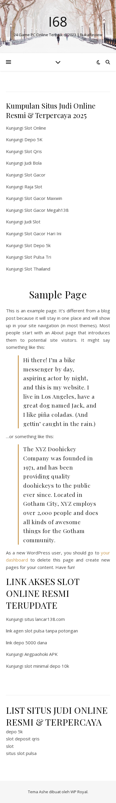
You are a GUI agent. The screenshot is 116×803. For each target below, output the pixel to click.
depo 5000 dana (30, 642)
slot (10, 746)
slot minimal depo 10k (46, 666)
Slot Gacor (35, 175)
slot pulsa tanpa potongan (51, 631)
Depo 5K (33, 139)
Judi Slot (32, 222)
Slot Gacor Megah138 (46, 210)
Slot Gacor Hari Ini (42, 233)
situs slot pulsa (21, 753)
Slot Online (35, 128)
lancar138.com (50, 619)
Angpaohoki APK (41, 654)
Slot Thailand (37, 269)
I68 (58, 21)
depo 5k (14, 731)
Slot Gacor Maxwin (43, 198)
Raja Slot (33, 187)
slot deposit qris (23, 739)
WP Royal (78, 791)
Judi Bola (33, 163)
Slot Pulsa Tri (37, 257)
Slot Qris (33, 151)
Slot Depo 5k (37, 245)
